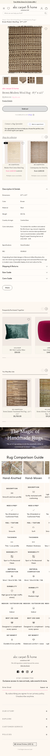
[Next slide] (46, 137)
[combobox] (25, 13)
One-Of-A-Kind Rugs (14, 20)
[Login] (41, 8)
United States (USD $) (24, 744)
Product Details (7, 101)
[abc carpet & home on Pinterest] (23, 671)
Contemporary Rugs (28, 20)
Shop (4, 20)
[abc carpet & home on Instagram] (27, 671)
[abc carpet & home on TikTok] (32, 671)
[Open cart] (46, 8)
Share (7, 288)
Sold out (25, 109)
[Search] (45, 13)
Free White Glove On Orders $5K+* (25, 2)
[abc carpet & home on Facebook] (18, 671)
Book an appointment (37, 124)
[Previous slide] (42, 137)
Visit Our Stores (25, 666)
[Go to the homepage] (25, 11)
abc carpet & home (10, 88)
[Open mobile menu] (4, 8)
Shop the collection (9, 137)
